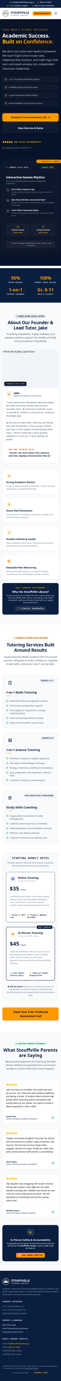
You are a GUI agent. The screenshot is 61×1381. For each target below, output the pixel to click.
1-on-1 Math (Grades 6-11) (13, 1306)
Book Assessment (42, 13)
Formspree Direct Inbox (12, 1332)
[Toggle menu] (56, 13)
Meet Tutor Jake (9, 1325)
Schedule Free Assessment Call (29, 117)
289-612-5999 (45, 2)
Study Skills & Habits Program (14, 1313)
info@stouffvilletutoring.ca (23, 2)
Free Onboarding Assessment (15, 1328)
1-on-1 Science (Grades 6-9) (13, 1310)
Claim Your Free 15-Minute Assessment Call (30, 1014)
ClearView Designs (31, 1368)
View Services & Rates (30, 128)
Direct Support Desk (20, 1373)
